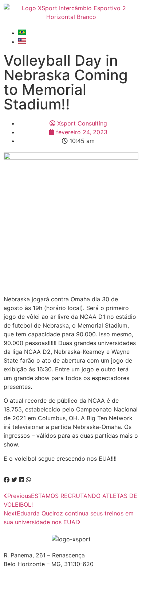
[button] (6, 479)
